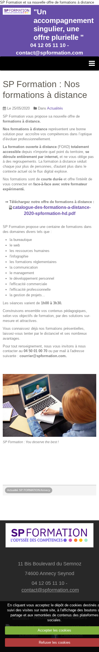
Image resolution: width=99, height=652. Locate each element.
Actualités (55, 108)
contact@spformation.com (50, 590)
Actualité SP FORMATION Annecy (28, 490)
